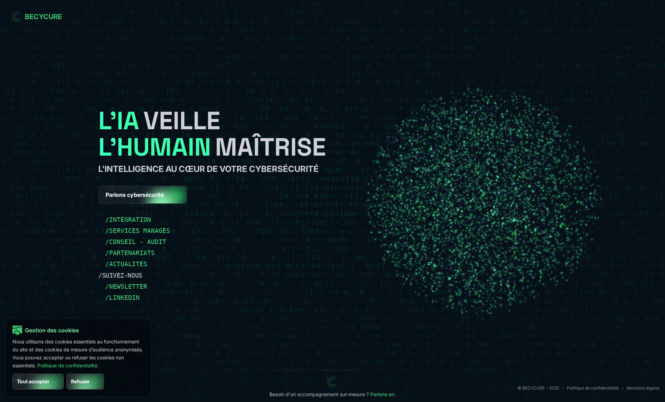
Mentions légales (643, 388)
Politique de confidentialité (593, 388)
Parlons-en (382, 394)
